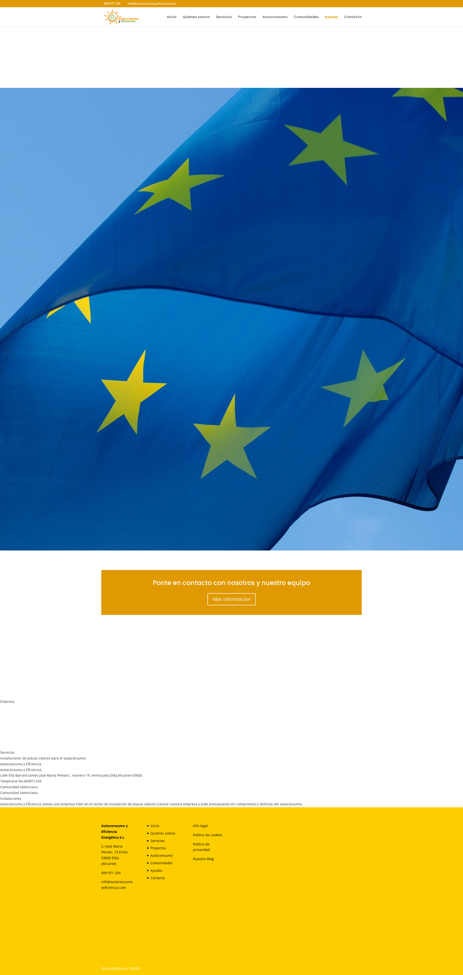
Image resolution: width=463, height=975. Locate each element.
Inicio (172, 17)
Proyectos (247, 17)
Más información (232, 599)
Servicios (224, 17)
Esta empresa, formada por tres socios (139, 251)
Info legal (200, 825)
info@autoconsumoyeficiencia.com (316, 528)
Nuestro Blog (203, 859)
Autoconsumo (275, 17)
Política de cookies (207, 835)
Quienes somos (196, 17)
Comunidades (306, 17)
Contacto (353, 17)
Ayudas (331, 17)
